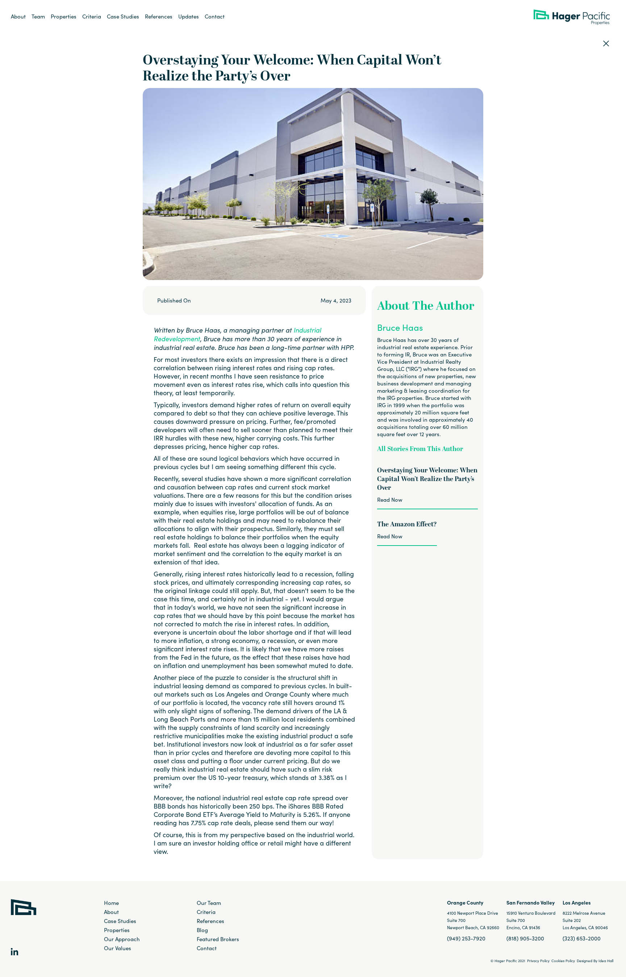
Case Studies (123, 16)
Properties (63, 16)
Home (111, 902)
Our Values (117, 948)
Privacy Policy (538, 960)
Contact (215, 16)
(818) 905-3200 (525, 938)
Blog (202, 930)
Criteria (91, 16)
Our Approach (122, 939)
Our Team (209, 902)
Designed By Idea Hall (595, 960)
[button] (188, 16)
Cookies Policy (563, 960)
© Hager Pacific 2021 (508, 960)
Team (38, 16)
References (158, 16)
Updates (188, 16)
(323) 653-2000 (582, 938)
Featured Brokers (218, 939)
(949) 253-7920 (466, 938)
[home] (574, 17)
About (18, 16)
